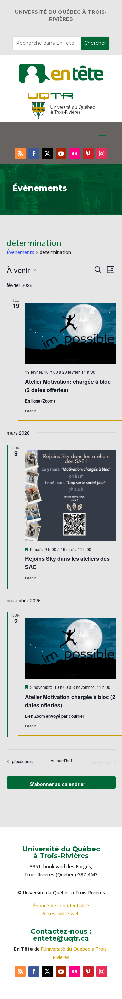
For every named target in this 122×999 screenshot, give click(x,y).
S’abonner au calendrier (57, 784)
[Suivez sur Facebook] (33, 153)
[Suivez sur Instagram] (101, 153)
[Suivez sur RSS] (20, 153)
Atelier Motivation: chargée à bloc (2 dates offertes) (68, 386)
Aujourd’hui (61, 760)
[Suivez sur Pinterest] (88, 153)
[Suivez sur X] (47, 153)
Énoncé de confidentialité (61, 905)
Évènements (20, 252)
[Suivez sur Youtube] (61, 153)
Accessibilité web (61, 913)
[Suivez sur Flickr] (74, 153)
